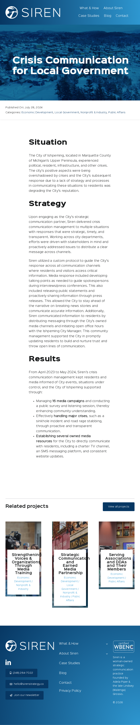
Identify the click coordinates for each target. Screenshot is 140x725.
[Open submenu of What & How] (107, 644)
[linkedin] (8, 662)
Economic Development (37, 112)
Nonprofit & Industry (94, 112)
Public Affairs (116, 112)
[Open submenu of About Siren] (107, 654)
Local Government (67, 112)
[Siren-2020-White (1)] (32, 7)
